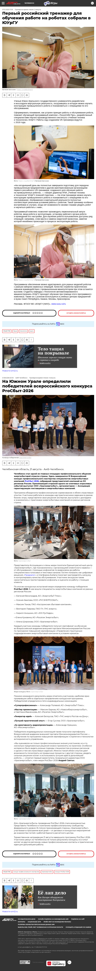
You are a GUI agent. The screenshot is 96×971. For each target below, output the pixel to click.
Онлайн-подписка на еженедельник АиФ (53, 919)
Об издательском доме (26, 919)
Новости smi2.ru (10, 371)
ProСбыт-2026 (32, 481)
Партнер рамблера (38, 962)
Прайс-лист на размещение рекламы (57, 922)
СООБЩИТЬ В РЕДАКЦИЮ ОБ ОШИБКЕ (78, 927)
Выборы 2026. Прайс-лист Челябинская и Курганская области (40, 927)
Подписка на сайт (78, 919)
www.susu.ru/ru (58, 304)
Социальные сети (34, 922)
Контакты (21, 922)
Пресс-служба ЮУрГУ (25, 89)
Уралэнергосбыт (25, 457)
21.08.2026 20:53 (8, 378)
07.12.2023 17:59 (7, 9)
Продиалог (29, 575)
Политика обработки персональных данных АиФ (36, 924)
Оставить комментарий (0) (76, 313)
